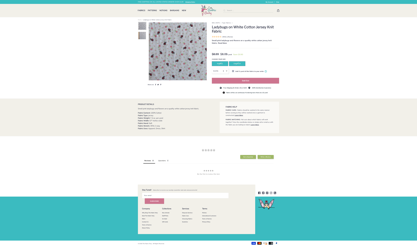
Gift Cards (165, 222)
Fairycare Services (187, 212)
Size (224, 59)
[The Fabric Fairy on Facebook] (259, 193)
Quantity (215, 71)
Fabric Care (185, 216)
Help (277, 2)
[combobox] (248, 10)
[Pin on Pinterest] (161, 85)
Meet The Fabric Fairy (148, 216)
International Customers (209, 216)
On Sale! (164, 219)
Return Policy (146, 228)
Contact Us (145, 222)
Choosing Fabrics (187, 219)
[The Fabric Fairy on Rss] (275, 193)
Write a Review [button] (266, 157)
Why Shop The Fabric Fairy (150, 212)
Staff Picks (165, 216)
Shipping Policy (190, 2)
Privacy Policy (206, 222)
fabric (220, 64)
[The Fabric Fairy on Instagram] (271, 193)
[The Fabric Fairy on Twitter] (263, 193)
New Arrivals (166, 212)
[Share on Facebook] (156, 85)
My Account (269, 2)
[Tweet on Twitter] (158, 85)
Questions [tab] (162, 161)
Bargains (174, 10)
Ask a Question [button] (248, 157)
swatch (237, 64)
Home (140, 20)
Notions (163, 10)
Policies (204, 212)
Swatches (185, 222)
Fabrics (141, 10)
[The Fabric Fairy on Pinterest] (267, 193)
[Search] (224, 10)
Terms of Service (146, 225)
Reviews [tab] (147, 161)
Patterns (152, 10)
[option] (178, 51)
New (184, 10)
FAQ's (143, 219)
